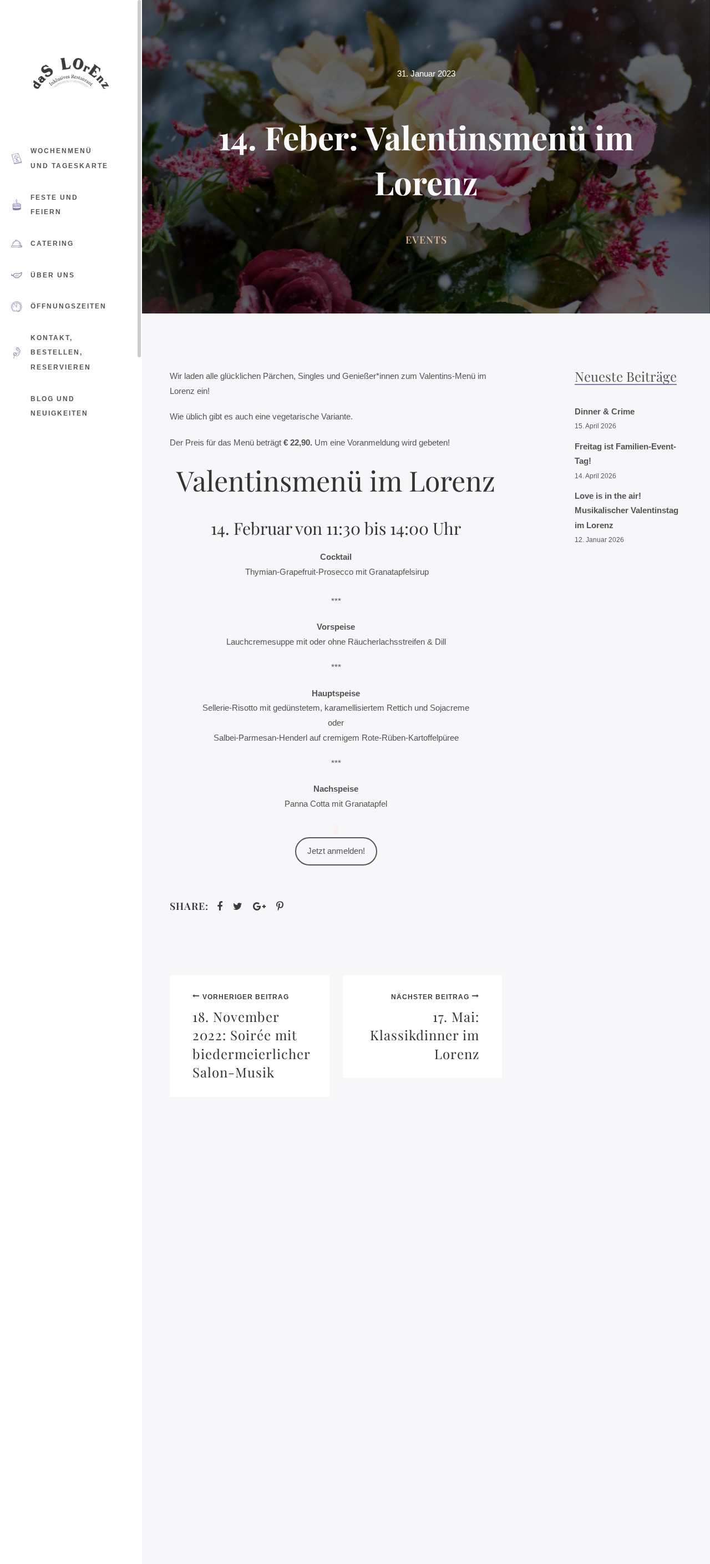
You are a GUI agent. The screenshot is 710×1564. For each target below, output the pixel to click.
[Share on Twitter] (237, 907)
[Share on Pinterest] (279, 907)
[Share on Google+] (259, 907)
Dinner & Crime (605, 411)
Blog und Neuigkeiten (59, 406)
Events (426, 239)
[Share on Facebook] (219, 907)
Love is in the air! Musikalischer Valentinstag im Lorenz (626, 510)
